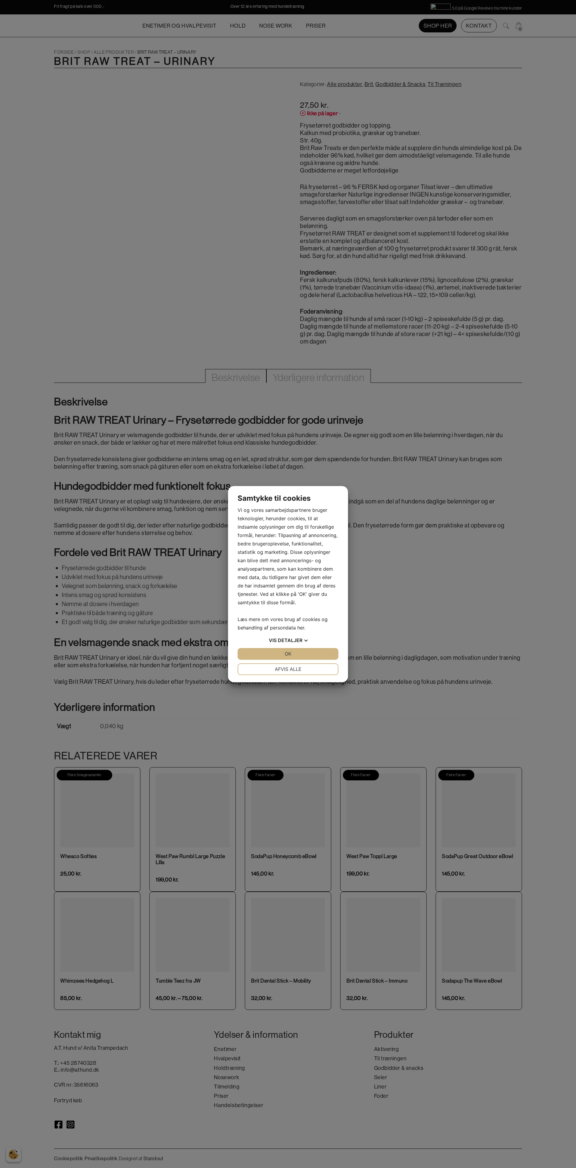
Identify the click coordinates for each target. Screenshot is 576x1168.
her (300, 628)
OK (288, 654)
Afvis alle (288, 669)
